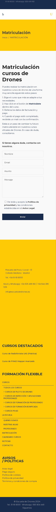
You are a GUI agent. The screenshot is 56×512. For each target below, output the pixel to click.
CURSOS (6, 382)
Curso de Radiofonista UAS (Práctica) (19, 353)
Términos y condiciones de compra (19, 481)
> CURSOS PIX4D (11, 411)
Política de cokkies (11, 475)
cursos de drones (19, 90)
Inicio (4, 37)
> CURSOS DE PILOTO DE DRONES (18, 391)
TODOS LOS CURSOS (13, 387)
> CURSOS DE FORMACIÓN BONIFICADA (21, 406)
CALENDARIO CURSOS (11, 437)
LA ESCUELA (7, 415)
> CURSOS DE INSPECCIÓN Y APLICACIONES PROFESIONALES (22, 397)
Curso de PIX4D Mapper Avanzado (18, 361)
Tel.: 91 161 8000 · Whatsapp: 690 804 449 (25, 504)
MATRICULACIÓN (9, 433)
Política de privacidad (12, 478)
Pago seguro (8, 472)
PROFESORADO (10, 428)
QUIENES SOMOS (11, 420)
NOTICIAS (6, 441)
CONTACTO (7, 445)
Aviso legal (7, 468)
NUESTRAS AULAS (11, 424)
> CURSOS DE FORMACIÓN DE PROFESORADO (23, 402)
